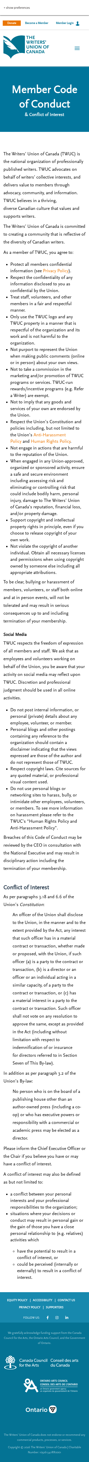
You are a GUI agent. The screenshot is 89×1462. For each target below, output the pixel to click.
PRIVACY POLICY (29, 1307)
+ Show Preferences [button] (17, 7)
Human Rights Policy (50, 441)
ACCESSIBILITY (42, 1300)
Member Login (65, 23)
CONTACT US (66, 1300)
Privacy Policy (55, 270)
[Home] (26, 46)
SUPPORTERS (54, 1307)
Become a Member (36, 23)
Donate (11, 23)
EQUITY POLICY (17, 1300)
